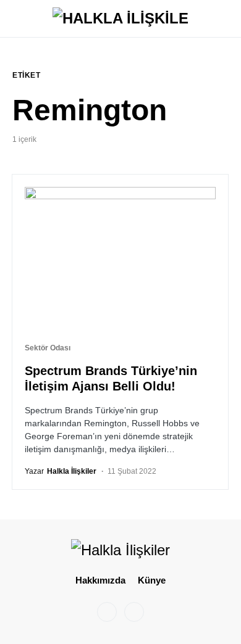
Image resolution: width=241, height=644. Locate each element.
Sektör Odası (47, 348)
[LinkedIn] (134, 612)
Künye (152, 580)
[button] (16, 18)
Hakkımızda (100, 580)
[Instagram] (107, 612)
